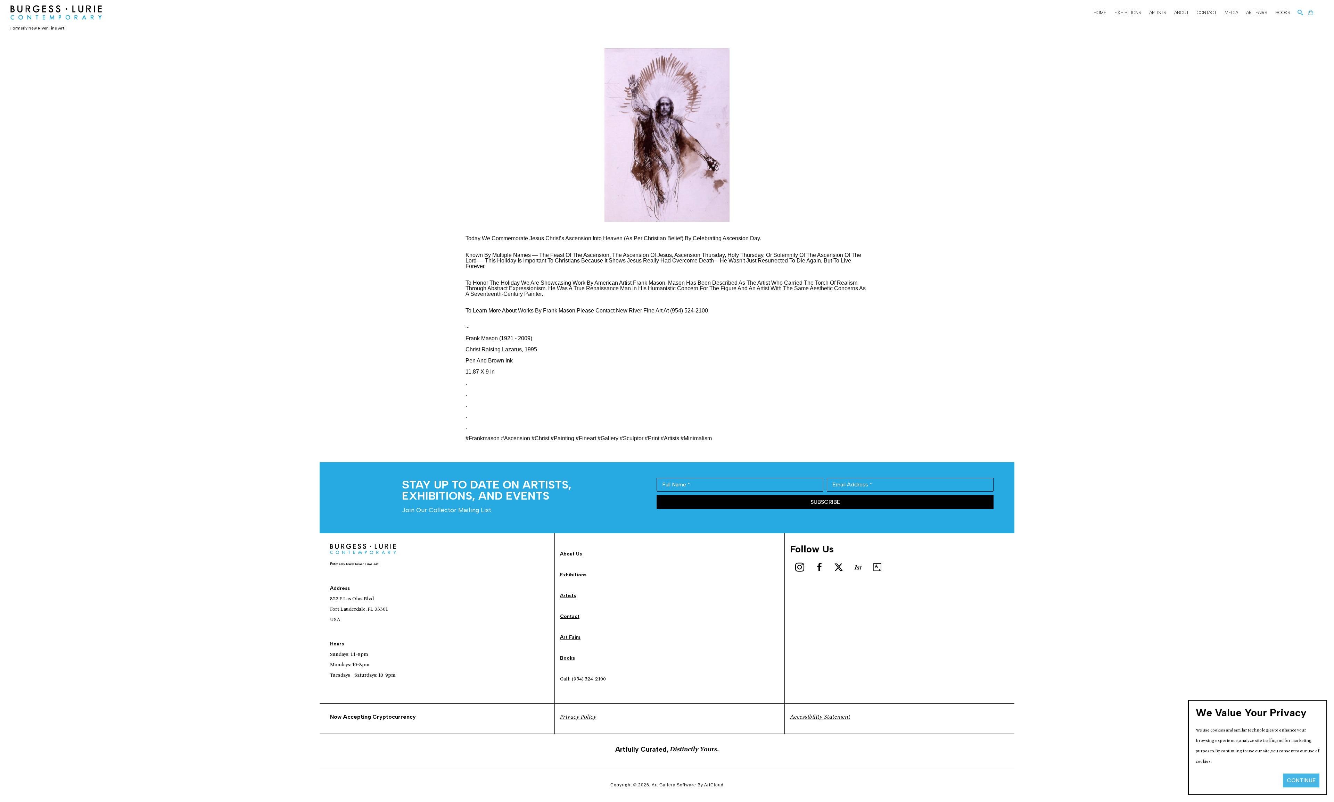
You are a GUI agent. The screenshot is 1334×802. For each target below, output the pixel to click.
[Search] (1300, 12)
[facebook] (819, 567)
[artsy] (877, 567)
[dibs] (858, 567)
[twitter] (838, 567)
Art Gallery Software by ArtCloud (688, 785)
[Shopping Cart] (1310, 12)
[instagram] (799, 567)
